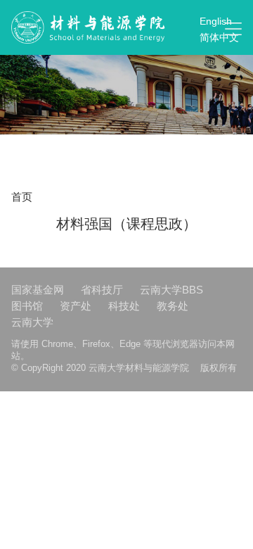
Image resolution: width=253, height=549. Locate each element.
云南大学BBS (171, 290)
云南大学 (32, 322)
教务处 (172, 306)
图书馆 (27, 306)
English (216, 21)
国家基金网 (37, 290)
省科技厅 (102, 290)
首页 (21, 197)
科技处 (124, 306)
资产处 (75, 306)
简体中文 (219, 37)
